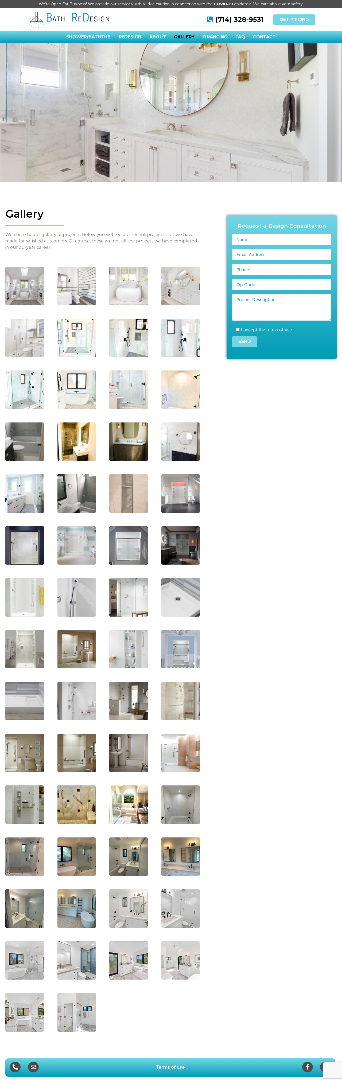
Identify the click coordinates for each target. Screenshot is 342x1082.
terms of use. (279, 330)
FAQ (240, 36)
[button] (294, 19)
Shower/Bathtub (88, 36)
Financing (215, 36)
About (157, 36)
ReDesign (130, 36)
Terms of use (170, 1067)
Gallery (184, 36)
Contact (264, 36)
